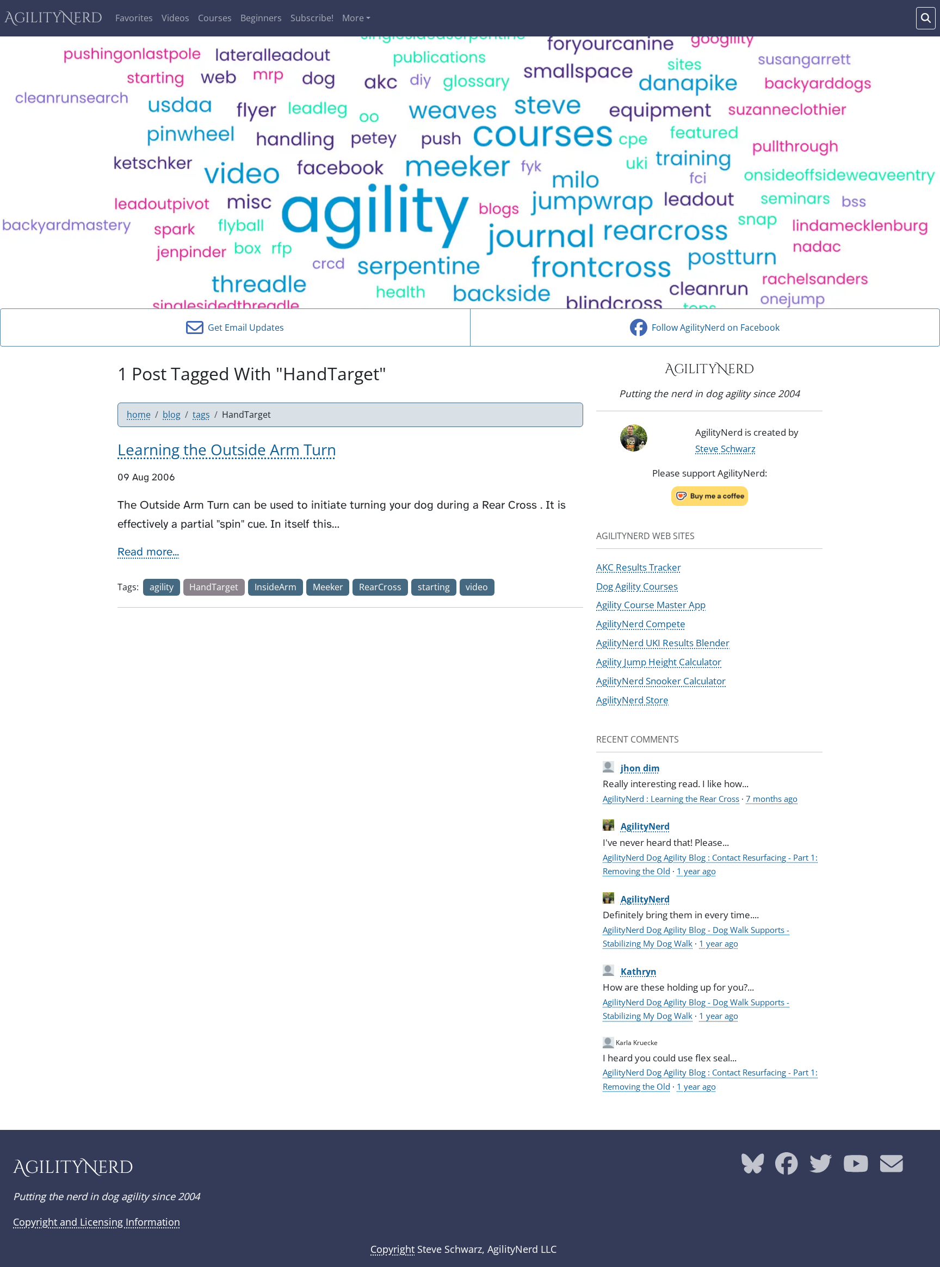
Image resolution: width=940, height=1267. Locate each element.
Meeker (328, 587)
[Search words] (926, 18)
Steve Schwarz (725, 448)
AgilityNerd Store (632, 699)
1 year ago (696, 871)
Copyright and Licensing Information (96, 1221)
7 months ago (771, 798)
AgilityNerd (53, 18)
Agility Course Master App (651, 604)
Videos (175, 18)
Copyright (392, 1249)
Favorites (134, 18)
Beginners (261, 18)
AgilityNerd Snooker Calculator (661, 680)
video (477, 587)
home (139, 415)
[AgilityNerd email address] (891, 1168)
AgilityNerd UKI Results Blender (662, 642)
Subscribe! (311, 18)
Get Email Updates (243, 327)
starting (434, 587)
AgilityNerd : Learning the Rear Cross (671, 798)
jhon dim (640, 768)
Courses (215, 18)
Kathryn (639, 972)
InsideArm (275, 587)
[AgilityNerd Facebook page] (786, 1168)
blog (172, 415)
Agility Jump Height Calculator (658, 661)
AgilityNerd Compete (640, 623)
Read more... (148, 552)
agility (162, 587)
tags (201, 415)
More (353, 18)
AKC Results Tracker (638, 566)
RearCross (380, 587)
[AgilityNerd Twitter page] (820, 1168)
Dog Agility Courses (637, 585)
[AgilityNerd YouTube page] (856, 1168)
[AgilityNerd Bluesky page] (752, 1168)
